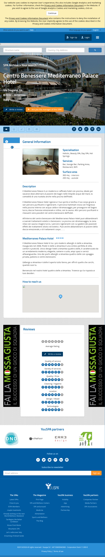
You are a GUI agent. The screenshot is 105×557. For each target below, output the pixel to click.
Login (87, 37)
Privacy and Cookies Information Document (64, 5)
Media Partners (91, 503)
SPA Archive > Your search (19, 65)
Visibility (65, 499)
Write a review (15, 109)
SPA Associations (90, 506)
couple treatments (14, 510)
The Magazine (39, 495)
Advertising (65, 506)
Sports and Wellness (39, 517)
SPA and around (40, 506)
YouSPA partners (90, 495)
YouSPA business (65, 495)
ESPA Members (14, 506)
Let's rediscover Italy (14, 532)
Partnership (65, 510)
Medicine (39, 510)
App (65, 503)
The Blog (39, 521)
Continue (52, 13)
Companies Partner (90, 499)
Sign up (96, 473)
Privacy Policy (47, 551)
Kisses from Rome (14, 525)
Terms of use (58, 551)
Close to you (14, 503)
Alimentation (40, 514)
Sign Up (73, 37)
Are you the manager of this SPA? (46, 109)
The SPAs (14, 495)
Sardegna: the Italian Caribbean (14, 520)
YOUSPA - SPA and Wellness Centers (10, 36)
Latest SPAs (14, 499)
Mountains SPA (14, 529)
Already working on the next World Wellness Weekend (14, 515)
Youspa (52, 486)
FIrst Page (39, 499)
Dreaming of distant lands (14, 536)
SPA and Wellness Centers (40, 503)
